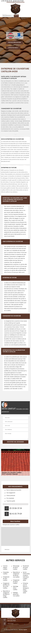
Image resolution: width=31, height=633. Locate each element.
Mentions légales (23, 629)
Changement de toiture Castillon (16, 582)
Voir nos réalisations (14, 42)
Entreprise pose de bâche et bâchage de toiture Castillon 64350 (26, 588)
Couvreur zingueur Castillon (5, 567)
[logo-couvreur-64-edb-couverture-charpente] (15, 8)
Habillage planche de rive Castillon (16, 594)
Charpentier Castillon (6, 573)
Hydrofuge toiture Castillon (15, 588)
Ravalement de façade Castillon (26, 567)
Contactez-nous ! (13, 47)
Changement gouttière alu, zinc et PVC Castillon (6, 586)
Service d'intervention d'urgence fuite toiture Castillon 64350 (26, 576)
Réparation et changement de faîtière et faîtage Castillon (6, 594)
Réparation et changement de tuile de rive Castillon (16, 575)
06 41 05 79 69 (18, 1)
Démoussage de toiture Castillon (16, 567)
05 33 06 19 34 (7, 1)
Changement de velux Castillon (6, 578)
